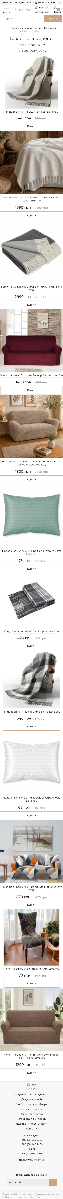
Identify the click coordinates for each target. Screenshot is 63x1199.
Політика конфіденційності (31, 1123)
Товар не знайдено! (32, 31)
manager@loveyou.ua (31, 1153)
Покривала (50, 28)
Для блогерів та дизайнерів (31, 1104)
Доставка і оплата (31, 1109)
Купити (31, 126)
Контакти (31, 1128)
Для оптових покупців (31, 1094)
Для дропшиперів (31, 1099)
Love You (23, 9)
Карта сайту (28, 1194)
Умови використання (48, 1194)
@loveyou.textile (31, 1159)
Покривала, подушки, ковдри (26, 28)
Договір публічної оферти (32, 1118)
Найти (53, 18)
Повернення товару (31, 1114)
